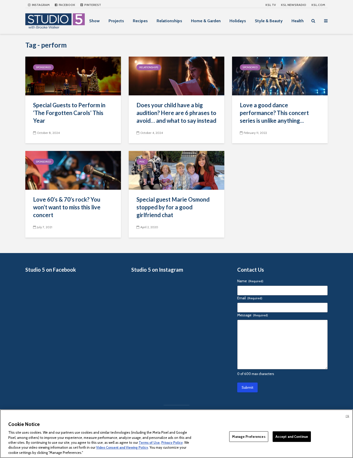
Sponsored (43, 67)
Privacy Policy (172, 442)
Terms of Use (149, 442)
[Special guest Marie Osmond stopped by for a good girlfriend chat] (176, 169)
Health (297, 20)
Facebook (66, 5)
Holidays (237, 20)
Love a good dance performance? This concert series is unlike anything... (274, 113)
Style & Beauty (269, 20)
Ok (347, 416)
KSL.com (318, 5)
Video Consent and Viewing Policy (122, 448)
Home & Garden (206, 20)
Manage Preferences (248, 436)
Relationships (169, 20)
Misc (142, 161)
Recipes (140, 20)
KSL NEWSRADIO (293, 5)
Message (252, 315)
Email (249, 298)
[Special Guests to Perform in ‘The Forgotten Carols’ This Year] (73, 75)
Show (94, 20)
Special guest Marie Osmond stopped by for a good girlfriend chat (173, 207)
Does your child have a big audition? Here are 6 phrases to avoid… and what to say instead (176, 113)
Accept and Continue (291, 436)
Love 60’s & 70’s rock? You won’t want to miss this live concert (67, 207)
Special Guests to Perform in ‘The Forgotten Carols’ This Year (69, 113)
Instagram (40, 5)
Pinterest (92, 5)
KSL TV (270, 5)
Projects (116, 20)
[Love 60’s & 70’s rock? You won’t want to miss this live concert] (73, 169)
